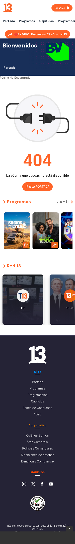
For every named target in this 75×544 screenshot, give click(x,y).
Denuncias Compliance (37, 461)
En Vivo (60, 8)
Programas (27, 21)
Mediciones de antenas (37, 455)
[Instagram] (24, 484)
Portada (9, 21)
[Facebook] (42, 484)
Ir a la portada (37, 186)
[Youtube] (51, 484)
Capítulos (46, 21)
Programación (38, 395)
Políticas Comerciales (37, 448)
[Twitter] (33, 484)
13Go (37, 414)
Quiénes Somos (37, 435)
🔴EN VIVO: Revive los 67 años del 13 (40, 34)
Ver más (62, 202)
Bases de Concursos (37, 408)
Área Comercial (37, 442)
